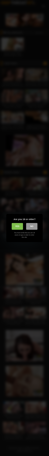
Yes (17, 226)
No (31, 226)
